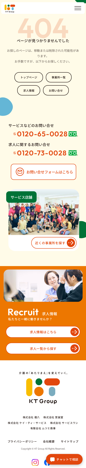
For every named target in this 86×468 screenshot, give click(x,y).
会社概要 (49, 441)
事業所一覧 (59, 77)
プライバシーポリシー (22, 441)
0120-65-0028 (42, 134)
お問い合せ (56, 90)
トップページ (28, 77)
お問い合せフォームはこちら (49, 171)
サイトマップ (69, 441)
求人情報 (28, 90)
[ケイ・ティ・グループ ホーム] (45, 9)
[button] (77, 8)
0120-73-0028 (42, 153)
